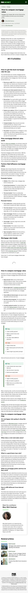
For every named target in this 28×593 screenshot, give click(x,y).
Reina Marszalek (9, 25)
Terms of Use (11, 582)
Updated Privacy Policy (20, 582)
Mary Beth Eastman (10, 21)
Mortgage (8, 6)
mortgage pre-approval (19, 287)
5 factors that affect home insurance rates (18, 561)
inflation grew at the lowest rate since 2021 (17, 247)
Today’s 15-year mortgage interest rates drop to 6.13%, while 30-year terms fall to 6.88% (17, 555)
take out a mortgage (10, 143)
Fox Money (3, 6)
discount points (13, 307)
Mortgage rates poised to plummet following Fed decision (17, 546)
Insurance (12, 559)
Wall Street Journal (13, 423)
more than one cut (13, 251)
